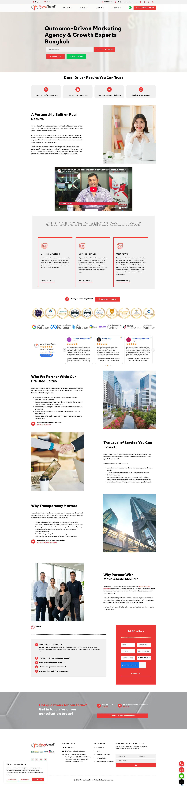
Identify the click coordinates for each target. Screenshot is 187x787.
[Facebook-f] (144, 2)
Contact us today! (44, 425)
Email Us (126, 707)
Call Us (105, 707)
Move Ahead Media (47, 344)
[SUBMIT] (136, 765)
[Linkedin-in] (152, 2)
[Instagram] (148, 2)
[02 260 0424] (99, 706)
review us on (45, 355)
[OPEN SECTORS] (87, 8)
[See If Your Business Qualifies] (33, 424)
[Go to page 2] (108, 365)
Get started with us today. (47, 543)
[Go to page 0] (105, 365)
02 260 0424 (107, 704)
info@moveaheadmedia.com (135, 704)
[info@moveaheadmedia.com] (120, 706)
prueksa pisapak (108, 338)
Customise (12, 779)
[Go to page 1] (107, 365)
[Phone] (181, 763)
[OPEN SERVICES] (71, 8)
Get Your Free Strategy (104, 49)
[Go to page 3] (110, 365)
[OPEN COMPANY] (120, 8)
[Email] (181, 770)
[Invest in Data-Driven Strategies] (33, 541)
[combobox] (139, 651)
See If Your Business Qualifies (49, 423)
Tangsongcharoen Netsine (82, 338)
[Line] (140, 2)
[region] (25, 772)
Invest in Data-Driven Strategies (51, 540)
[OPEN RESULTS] (103, 8)
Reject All (25, 779)
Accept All (38, 779)
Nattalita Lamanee (138, 338)
